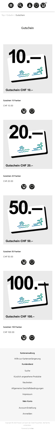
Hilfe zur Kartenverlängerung (27, 358)
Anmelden (27, 413)
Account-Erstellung (27, 407)
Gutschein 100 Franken (12, 327)
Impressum (27, 394)
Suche (27, 370)
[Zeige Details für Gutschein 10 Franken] (27, 92)
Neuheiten (27, 382)
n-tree (32, 428)
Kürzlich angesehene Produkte (27, 376)
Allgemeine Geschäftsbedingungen (27, 388)
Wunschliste (36, 5)
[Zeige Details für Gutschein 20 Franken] (27, 168)
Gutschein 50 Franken (12, 251)
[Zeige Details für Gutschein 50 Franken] (27, 243)
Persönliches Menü (29, 5)
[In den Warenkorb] (24, 111)
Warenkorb (45, 3)
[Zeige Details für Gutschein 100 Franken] (27, 319)
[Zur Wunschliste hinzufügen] (32, 111)
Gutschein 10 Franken (12, 100)
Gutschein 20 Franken (12, 176)
